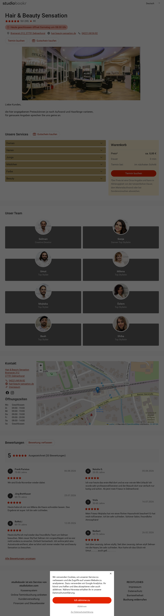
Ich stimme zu (82, 600)
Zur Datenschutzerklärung (82, 612)
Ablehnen (82, 606)
